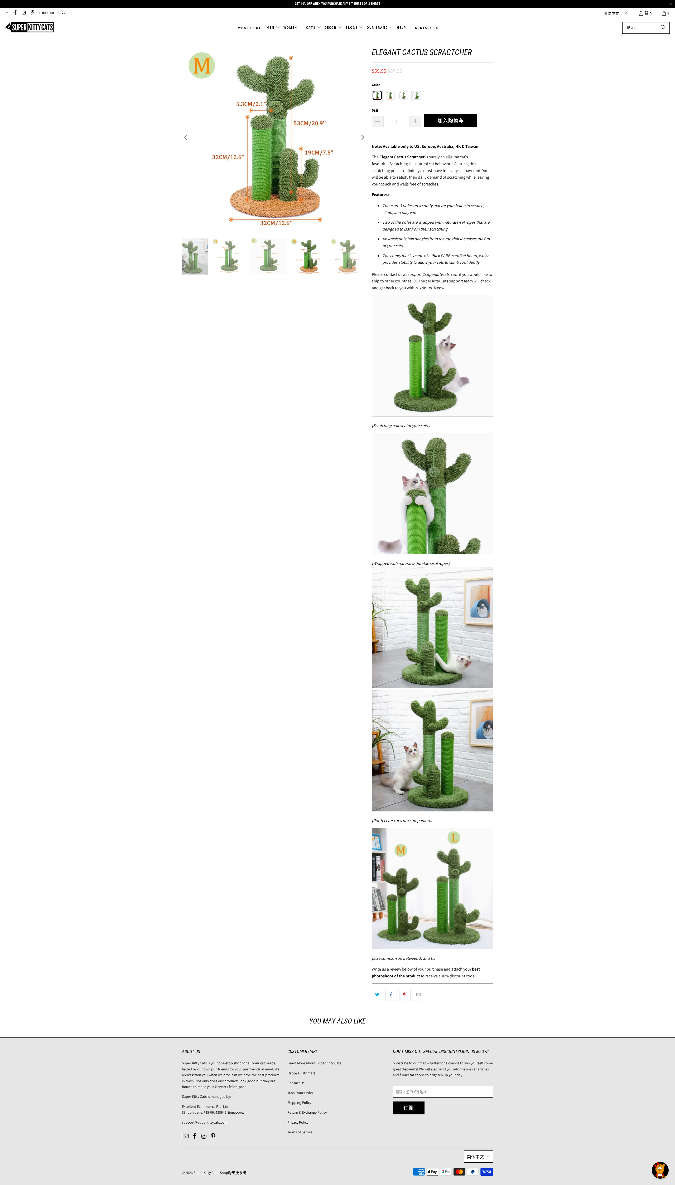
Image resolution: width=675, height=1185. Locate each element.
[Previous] (186, 137)
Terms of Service (299, 1132)
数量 (375, 110)
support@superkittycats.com (432, 274)
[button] (273, 28)
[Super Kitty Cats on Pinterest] (32, 13)
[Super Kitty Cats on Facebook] (15, 13)
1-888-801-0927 (52, 13)
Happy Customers (301, 1073)
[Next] (362, 137)
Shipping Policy (299, 1102)
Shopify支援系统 (233, 1172)
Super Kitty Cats (206, 1172)
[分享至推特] (377, 995)
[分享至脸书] (391, 995)
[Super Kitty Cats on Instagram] (23, 13)
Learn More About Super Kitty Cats (314, 1063)
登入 (649, 13)
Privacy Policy (297, 1122)
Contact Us (296, 1082)
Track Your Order (300, 1092)
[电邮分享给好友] (418, 995)
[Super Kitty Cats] (29, 27)
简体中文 (612, 13)
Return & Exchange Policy (307, 1112)
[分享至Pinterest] (405, 995)
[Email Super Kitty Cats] (6, 13)
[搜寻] (663, 28)
